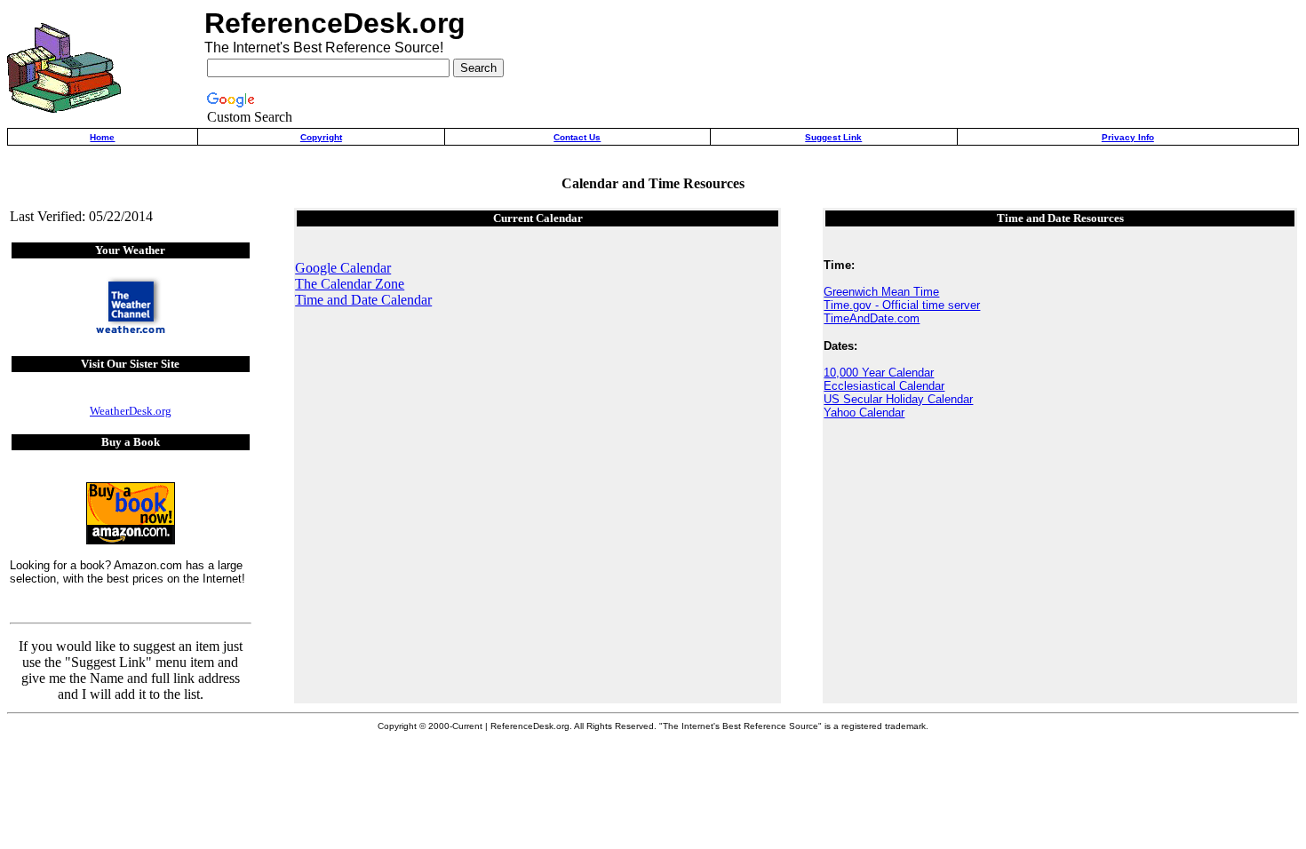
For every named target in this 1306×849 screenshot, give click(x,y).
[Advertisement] (1087, 67)
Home (102, 137)
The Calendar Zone (349, 283)
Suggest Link (833, 137)
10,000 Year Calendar (879, 372)
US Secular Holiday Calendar (898, 399)
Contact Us (577, 137)
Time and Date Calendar (363, 299)
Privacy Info (1128, 137)
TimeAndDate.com (872, 318)
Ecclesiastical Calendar (884, 386)
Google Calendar (343, 267)
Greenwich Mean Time (881, 291)
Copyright (321, 137)
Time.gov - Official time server (902, 305)
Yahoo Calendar (864, 412)
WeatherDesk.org (130, 410)
